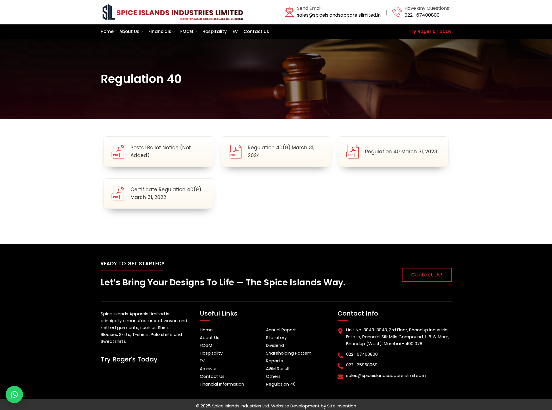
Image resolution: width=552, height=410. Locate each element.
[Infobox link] (333, 12)
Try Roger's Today (129, 359)
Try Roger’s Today (430, 31)
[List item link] (230, 329)
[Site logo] (172, 12)
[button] (14, 394)
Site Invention (341, 406)
